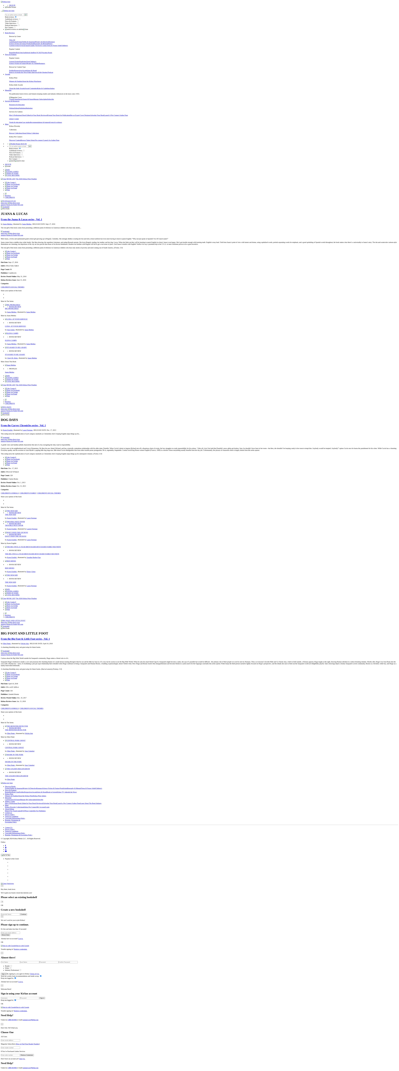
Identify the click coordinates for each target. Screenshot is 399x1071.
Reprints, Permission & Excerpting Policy (12, 821)
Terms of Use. (34, 974)
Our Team (13, 811)
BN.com (20, 205)
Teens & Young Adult (54, 45)
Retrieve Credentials (27, 1055)
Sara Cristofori (29, 751)
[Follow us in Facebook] (5, 846)
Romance (52, 42)
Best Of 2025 (37, 53)
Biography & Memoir (40, 44)
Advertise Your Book (97, 115)
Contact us (8, 813)
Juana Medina (7, 224)
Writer (7, 968)
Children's (64, 45)
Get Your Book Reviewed (38, 115)
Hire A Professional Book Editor (19, 115)
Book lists (19, 53)
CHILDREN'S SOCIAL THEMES (12, 287)
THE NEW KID (10, 514)
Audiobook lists (28, 53)
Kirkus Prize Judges (39, 796)
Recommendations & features (39, 122)
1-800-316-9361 (12, 1020)
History (50, 44)
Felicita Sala (25, 643)
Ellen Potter (7, 643)
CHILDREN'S (10, 197)
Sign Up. (22, 1059)
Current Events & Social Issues (19, 45)
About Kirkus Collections (30, 133)
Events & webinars (55, 122)
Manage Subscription (40, 99)
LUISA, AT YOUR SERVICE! (15, 326)
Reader (7, 966)
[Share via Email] (11, 188)
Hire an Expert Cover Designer (80, 115)
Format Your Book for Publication (58, 115)
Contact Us (8, 827)
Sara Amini (11, 330)
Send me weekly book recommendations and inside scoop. (20, 976)
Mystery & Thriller (32, 63)
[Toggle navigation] (1, 11)
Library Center (14, 119)
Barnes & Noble (11, 205)
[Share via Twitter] (11, 186)
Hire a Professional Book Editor (15, 803)
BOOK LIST (11, 179)
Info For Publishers (39, 811)
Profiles (11, 70)
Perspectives (18, 70)
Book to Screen (14, 72)
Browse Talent (26, 140)
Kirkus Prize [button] (9, 794)
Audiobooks (13, 42)
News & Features (11, 21)
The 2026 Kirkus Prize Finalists (26, 179)
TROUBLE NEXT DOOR (14, 525)
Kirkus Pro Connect (30, 807)
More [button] (7, 124)
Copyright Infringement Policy (15, 818)
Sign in (4, 974)
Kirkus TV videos (63, 792)
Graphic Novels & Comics (38, 45)
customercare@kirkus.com (30, 1020)
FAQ (23, 811)
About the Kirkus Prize (29, 81)
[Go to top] (5, 855)
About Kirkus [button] (9, 809)
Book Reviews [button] (10, 33)
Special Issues (22, 99)
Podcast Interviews (11, 25)
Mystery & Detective (42, 42)
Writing (11, 108)
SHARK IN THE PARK (13, 762)
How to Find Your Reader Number (27, 1044)
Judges (52, 88)
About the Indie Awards (17, 88)
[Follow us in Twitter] (6, 847)
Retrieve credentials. (20, 949)
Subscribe (50, 99)
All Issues (30, 99)
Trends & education (15, 122)
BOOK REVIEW (15, 307)
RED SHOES (9, 568)
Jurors (39, 81)
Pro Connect (9, 27)
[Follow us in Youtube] (6, 851)
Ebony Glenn (31, 572)
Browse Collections (15, 133)
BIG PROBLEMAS (11, 308)
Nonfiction (29, 44)
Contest (19, 811)
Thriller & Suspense (28, 42)
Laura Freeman (27, 430)
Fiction (19, 42)
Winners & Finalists (15, 81)
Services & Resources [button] (12, 101)
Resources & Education (17, 105)
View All (12, 40)
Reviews (8, 195)
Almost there (5, 935)
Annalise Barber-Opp (33, 557)
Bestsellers (12, 53)
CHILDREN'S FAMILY (28, 493)
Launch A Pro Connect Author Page (116, 115)
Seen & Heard (32, 70)
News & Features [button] (10, 54)
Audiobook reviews (11, 19)
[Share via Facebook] (12, 184)
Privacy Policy (10, 815)
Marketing (29, 108)
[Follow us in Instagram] (5, 849)
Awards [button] (7, 74)
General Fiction (14, 61)
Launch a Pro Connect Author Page (68, 803)
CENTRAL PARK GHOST (14, 747)
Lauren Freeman (32, 529)
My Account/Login (43, 807)
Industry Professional (12, 970)
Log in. (20, 939)
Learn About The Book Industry (91, 803)
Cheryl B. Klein (12, 358)
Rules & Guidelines (43, 88)
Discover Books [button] (10, 786)
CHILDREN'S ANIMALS (10, 493)
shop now (4, 203)
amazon (3, 205)
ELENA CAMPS (11, 340)
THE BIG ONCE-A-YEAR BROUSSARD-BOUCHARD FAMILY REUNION (32, 554)
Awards (24, 70)
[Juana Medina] (10, 365)
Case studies (26, 122)
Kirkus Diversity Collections (14, 807)
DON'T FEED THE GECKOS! (15, 536)
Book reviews (10, 17)
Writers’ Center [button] (10, 801)
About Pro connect (37, 140)
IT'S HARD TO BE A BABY (15, 354)
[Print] (7, 190)
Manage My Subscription (28, 800)
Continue (23, 914)
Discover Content (15, 140)
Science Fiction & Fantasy (17, 44)
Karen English (8, 430)
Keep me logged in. (7, 978)
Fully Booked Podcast (46, 72)
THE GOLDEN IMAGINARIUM (16, 776)
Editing (16, 108)
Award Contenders (31, 88)
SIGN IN (12, 5)
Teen (28, 61)
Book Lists (15, 792)
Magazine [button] (8, 90)
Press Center (29, 811)
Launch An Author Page (51, 140)
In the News (23, 72)
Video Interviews (11, 23)
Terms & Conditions (11, 816)
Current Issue (13, 99)
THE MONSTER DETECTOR (15, 730)
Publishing (22, 108)
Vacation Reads (47, 53)
